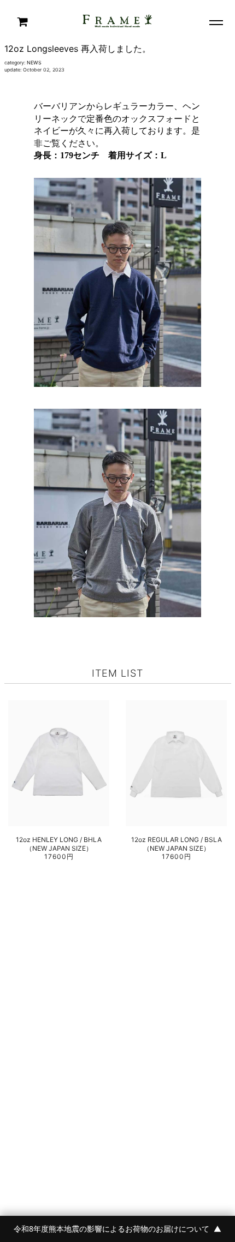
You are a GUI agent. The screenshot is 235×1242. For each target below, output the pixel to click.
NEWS (34, 62)
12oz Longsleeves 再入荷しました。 (77, 48)
